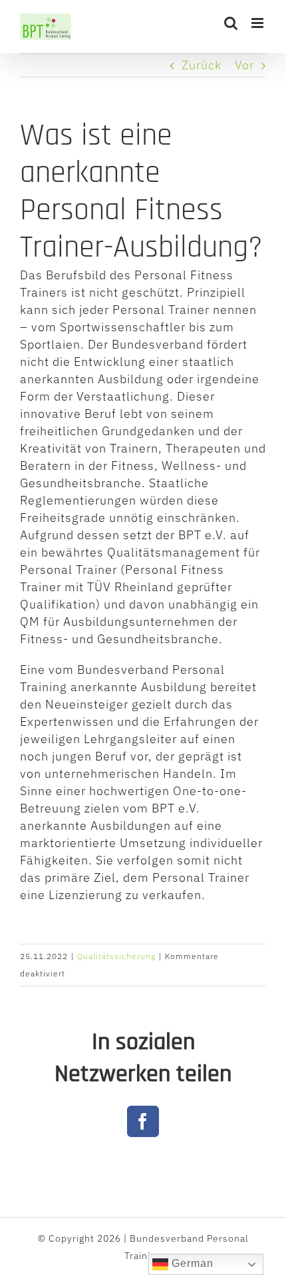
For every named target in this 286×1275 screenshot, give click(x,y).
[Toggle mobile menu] (258, 23)
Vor (244, 65)
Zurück (201, 65)
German (191, 1263)
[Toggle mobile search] (231, 23)
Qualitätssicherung (116, 956)
